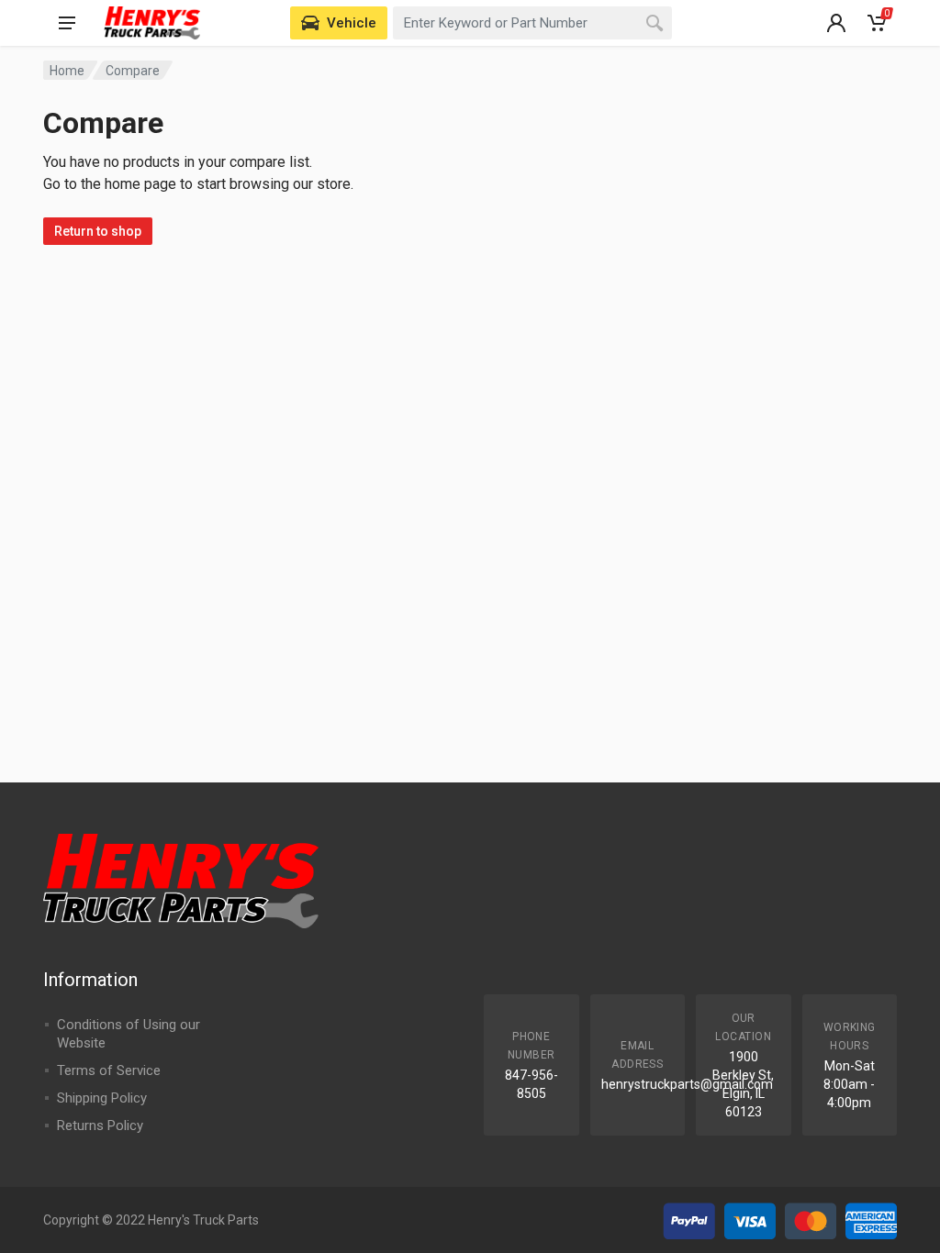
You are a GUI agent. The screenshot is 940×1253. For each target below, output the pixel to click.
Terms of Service (109, 1070)
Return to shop (97, 231)
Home (67, 70)
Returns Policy (100, 1125)
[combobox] (532, 22)
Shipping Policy (102, 1098)
